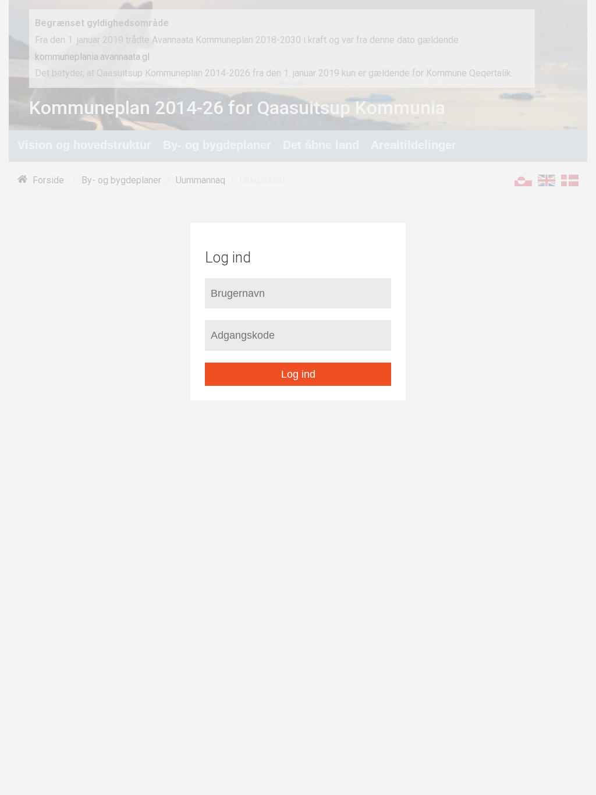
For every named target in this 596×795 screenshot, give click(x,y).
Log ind (298, 374)
